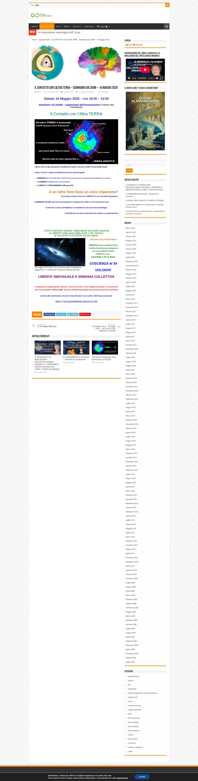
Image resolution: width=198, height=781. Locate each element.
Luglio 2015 (130, 403)
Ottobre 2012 (131, 508)
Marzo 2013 (130, 491)
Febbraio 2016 (131, 378)
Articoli (34, 26)
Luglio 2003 (130, 662)
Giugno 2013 (131, 478)
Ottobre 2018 (131, 278)
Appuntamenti (46, 26)
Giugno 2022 (131, 236)
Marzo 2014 (130, 449)
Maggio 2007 (131, 612)
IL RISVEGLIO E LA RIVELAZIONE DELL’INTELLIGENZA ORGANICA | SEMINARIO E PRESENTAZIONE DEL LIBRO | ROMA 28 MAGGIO (47, 363)
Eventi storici (89, 26)
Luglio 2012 (130, 520)
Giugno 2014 (131, 441)
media (130, 735)
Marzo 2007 (130, 616)
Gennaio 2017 (131, 345)
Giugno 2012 (131, 524)
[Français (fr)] (141, 45)
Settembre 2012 (132, 512)
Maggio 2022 (131, 241)
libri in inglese (133, 722)
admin (39, 92)
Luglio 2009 (130, 583)
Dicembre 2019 (132, 261)
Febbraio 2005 (131, 641)
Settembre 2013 (132, 470)
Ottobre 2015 (131, 395)
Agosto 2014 (131, 432)
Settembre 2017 (132, 316)
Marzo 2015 (130, 416)
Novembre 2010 (132, 562)
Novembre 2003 (132, 654)
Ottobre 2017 (131, 311)
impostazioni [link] (122, 778)
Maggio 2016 (131, 366)
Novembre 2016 (132, 349)
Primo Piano (133, 739)
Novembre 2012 (132, 503)
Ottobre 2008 (131, 604)
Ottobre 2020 (131, 249)
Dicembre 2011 (132, 545)
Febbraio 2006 (131, 620)
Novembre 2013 (132, 462)
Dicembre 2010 (132, 558)
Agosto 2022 (131, 232)
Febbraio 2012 (131, 541)
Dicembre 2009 (132, 579)
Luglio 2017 (130, 324)
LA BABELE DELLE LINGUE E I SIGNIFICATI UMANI (145, 200)
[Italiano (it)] (127, 45)
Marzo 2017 (130, 341)
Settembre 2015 (132, 399)
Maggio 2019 (131, 274)
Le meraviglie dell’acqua (46, 325)
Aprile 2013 (130, 487)
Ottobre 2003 (131, 658)
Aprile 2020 (130, 257)
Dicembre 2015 (132, 387)
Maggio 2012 (131, 528)
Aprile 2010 (130, 566)
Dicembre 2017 (132, 303)
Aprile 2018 (130, 295)
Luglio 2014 (130, 437)
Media (66, 26)
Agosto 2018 (131, 282)
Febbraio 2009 (131, 599)
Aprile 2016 (130, 370)
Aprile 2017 (130, 337)
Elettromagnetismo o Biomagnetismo (142, 693)
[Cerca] (167, 5)
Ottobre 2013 (131, 466)
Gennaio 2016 (131, 382)
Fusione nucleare (134, 706)
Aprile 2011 (130, 553)
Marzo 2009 (130, 595)
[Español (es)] (130, 45)
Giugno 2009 (131, 587)
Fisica (130, 701)
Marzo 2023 (130, 228)
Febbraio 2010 (131, 570)
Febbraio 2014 (131, 453)
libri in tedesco (134, 731)
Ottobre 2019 (131, 270)
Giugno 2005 (131, 633)
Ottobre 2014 (131, 428)
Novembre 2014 (132, 424)
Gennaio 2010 (131, 574)
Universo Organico (135, 747)
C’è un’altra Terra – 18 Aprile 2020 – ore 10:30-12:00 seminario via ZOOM (103, 328)
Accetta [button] (142, 776)
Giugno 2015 (131, 407)
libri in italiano (133, 726)
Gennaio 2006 (131, 624)
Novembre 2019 (132, 266)
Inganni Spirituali (134, 710)
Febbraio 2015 (131, 420)
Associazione (105, 295)
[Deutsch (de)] (134, 45)
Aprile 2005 (130, 637)
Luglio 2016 (130, 357)
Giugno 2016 (131, 362)
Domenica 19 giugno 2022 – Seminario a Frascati (104, 358)
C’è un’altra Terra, (47, 32)
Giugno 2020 (131, 253)
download (132, 689)
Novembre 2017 (132, 307)
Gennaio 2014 (131, 458)
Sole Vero (76, 26)
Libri (57, 26)
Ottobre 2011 (131, 549)
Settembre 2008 (132, 608)
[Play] (129, 78)
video (130, 751)
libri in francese (134, 718)
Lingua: (33, 5)
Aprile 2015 (130, 412)
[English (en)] (137, 45)
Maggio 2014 (131, 445)
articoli (130, 681)
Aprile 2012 (130, 533)
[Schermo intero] (161, 78)
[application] (145, 70)
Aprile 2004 (130, 649)
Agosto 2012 (131, 516)
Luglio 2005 (130, 629)
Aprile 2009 (130, 591)
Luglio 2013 (130, 474)
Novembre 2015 (132, 391)
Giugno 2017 (131, 328)
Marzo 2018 (130, 299)
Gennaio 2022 (131, 245)
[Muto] (157, 78)
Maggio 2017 (131, 332)
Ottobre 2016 (131, 353)
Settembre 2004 (132, 645)
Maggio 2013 (131, 483)
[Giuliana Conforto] (41, 15)
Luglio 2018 (130, 286)
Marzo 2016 (130, 374)
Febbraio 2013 (131, 495)
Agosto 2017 (131, 320)
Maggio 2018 (131, 291)
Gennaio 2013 (131, 499)
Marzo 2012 (130, 537)
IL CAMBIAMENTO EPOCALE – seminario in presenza (76, 358)
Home (34, 40)
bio (129, 685)
